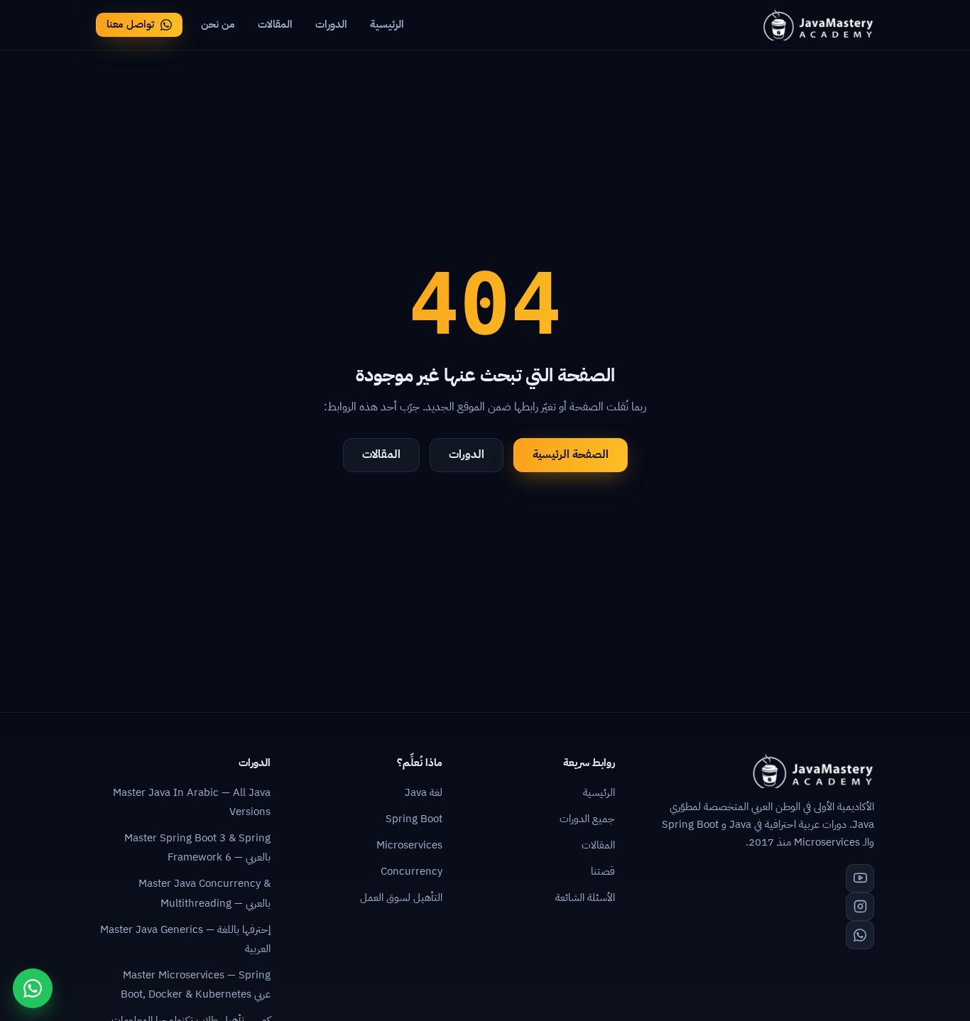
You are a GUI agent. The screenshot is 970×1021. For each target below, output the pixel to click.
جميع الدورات (587, 818)
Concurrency (411, 871)
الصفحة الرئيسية (571, 454)
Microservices (409, 845)
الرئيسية (387, 24)
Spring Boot (414, 818)
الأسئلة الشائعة (585, 897)
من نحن (218, 24)
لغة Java (423, 792)
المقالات (275, 24)
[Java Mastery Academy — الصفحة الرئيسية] (817, 24)
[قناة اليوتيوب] (860, 878)
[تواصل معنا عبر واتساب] (33, 988)
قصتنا (603, 871)
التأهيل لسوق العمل (401, 897)
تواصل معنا (130, 24)
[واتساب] (860, 935)
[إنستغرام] (860, 906)
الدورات (331, 24)
